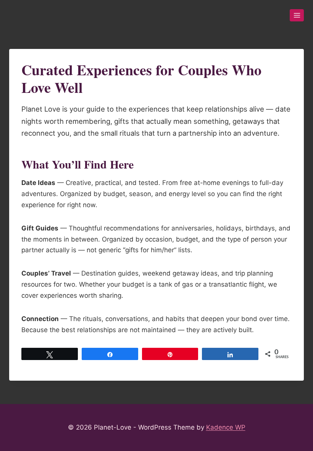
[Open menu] (297, 15)
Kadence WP (225, 427)
